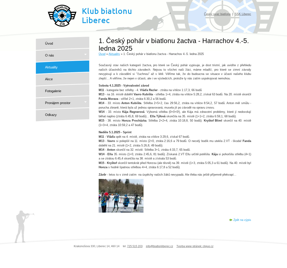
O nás (49, 55)
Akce (49, 79)
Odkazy (51, 115)
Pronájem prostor (57, 103)
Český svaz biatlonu (217, 14)
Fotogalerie (53, 91)
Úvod (49, 43)
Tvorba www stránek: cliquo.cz (194, 246)
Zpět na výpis (242, 220)
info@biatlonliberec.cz (159, 246)
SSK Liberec (243, 14)
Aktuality (51, 67)
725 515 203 (135, 246)
